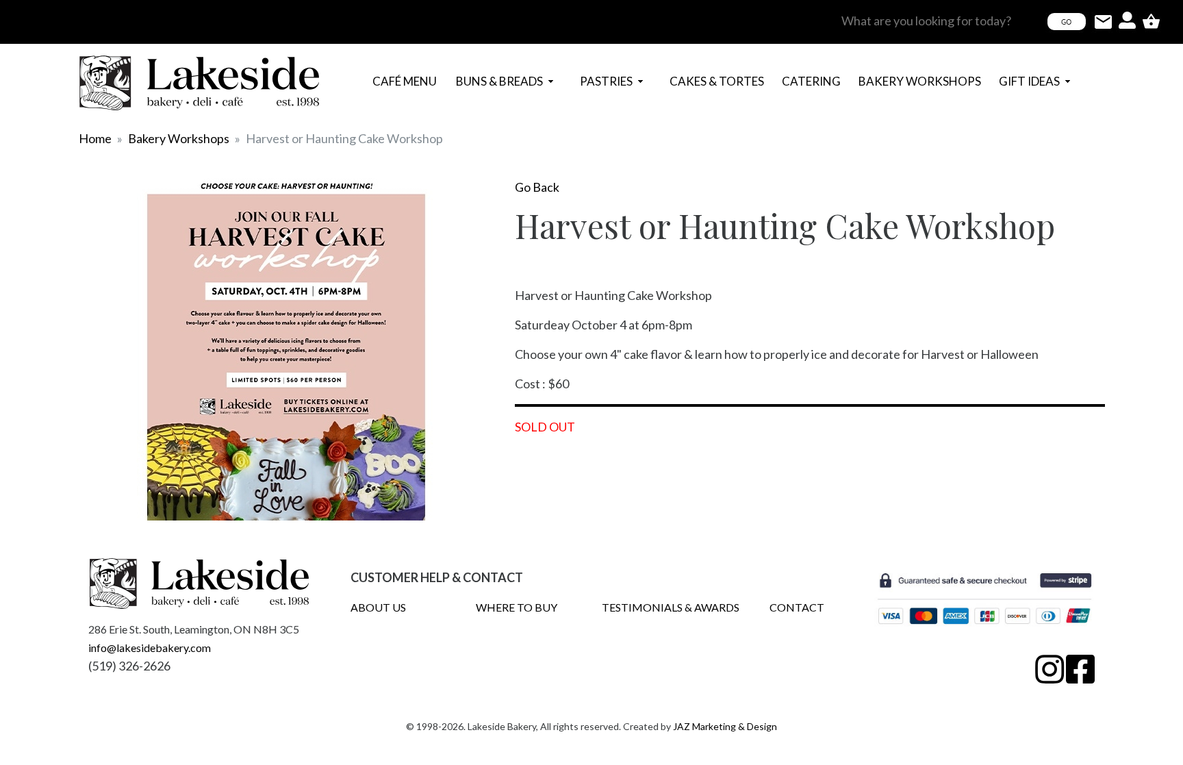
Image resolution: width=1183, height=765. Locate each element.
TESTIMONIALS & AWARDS (670, 607)
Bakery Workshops (178, 138)
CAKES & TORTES (674, 81)
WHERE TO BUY (516, 607)
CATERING (786, 81)
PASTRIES (584, 81)
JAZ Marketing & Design (725, 726)
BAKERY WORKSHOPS (863, 81)
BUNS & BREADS (460, 81)
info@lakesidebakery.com (149, 647)
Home (95, 138)
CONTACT (796, 607)
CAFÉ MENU (404, 81)
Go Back (537, 187)
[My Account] (1127, 20)
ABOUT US (378, 607)
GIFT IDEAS (1003, 81)
